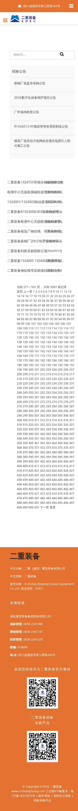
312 (42, 420)
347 (71, 434)
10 (57, 291)
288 (19, 411)
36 (51, 301)
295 (60, 411)
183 (48, 360)
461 (36, 489)
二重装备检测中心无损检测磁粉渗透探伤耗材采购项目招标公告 (35, 221)
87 (31, 319)
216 (65, 374)
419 (25, 470)
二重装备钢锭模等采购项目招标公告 (34, 270)
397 (71, 457)
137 (71, 337)
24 (60, 296)
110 (30, 328)
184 (54, 360)
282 (42, 406)
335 (60, 429)
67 (64, 310)
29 (22, 301)
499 (25, 507)
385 (60, 452)
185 (60, 360)
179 (25, 360)
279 (25, 406)
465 (60, 489)
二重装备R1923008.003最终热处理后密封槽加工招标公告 (35, 211)
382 (42, 452)
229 (25, 383)
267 (71, 397)
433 (48, 475)
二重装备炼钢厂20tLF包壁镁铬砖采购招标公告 (35, 241)
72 (26, 314)
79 (56, 314)
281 (36, 406)
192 (42, 365)
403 (48, 461)
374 (54, 448)
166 (65, 351)
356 (65, 438)
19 (39, 296)
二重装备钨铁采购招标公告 (27, 251)
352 (42, 438)
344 (54, 434)
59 (31, 310)
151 (36, 347)
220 (30, 379)
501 (36, 507)
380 (30, 452)
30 (26, 301)
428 (19, 475)
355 (60, 438)
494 (54, 503)
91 (47, 319)
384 (54, 452)
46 (35, 305)
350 (30, 438)
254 (54, 392)
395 (60, 457)
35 (47, 301)
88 (35, 319)
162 (42, 351)
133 (48, 337)
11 (61, 291)
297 (71, 411)
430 (30, 475)
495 (60, 503)
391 (36, 457)
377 (71, 448)
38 (60, 301)
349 (25, 438)
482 (42, 498)
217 (71, 374)
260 (30, 397)
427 (71, 470)
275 (60, 402)
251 (36, 392)
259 (25, 397)
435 (60, 475)
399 (25, 461)
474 (54, 493)
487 (71, 498)
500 (30, 507)
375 (60, 448)
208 (19, 374)
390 (30, 457)
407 (71, 461)
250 (30, 392)
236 (65, 383)
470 (30, 493)
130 (30, 337)
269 (25, 402)
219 (25, 379)
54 (68, 305)
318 (19, 425)
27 (72, 296)
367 (71, 443)
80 (60, 314)
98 (18, 324)
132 (42, 337)
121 (36, 333)
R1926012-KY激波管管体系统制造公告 (41, 126)
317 (71, 420)
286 (65, 406)
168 (19, 356)
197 (71, 365)
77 (47, 314)
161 (36, 351)
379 (25, 452)
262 (42, 397)
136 (65, 337)
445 (60, 480)
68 (68, 310)
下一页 (44, 507)
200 (30, 369)
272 (42, 402)
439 (25, 480)
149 (25, 347)
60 (35, 310)
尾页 (53, 507)
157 (71, 347)
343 (48, 434)
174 (54, 356)
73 (31, 314)
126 (65, 333)
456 (65, 484)
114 (54, 328)
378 (19, 452)
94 (60, 319)
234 (54, 383)
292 (42, 411)
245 (60, 388)
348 (19, 438)
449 (25, 484)
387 (71, 452)
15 (22, 296)
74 (35, 314)
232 (42, 383)
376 (65, 448)
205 (60, 369)
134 (54, 337)
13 (69, 291)
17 (31, 296)
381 (36, 452)
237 (71, 383)
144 (54, 342)
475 (60, 493)
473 (48, 493)
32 (35, 301)
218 (19, 379)
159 (25, 351)
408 (19, 466)
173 (48, 356)
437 (71, 475)
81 (64, 314)
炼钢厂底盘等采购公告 (29, 83)
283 (48, 406)
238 (19, 388)
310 (30, 420)
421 (36, 470)
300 (30, 415)
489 (25, 503)
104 (50, 324)
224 (54, 379)
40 (68, 301)
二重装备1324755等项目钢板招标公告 (35, 182)
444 (54, 480)
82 (68, 314)
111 (36, 328)
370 (30, 448)
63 (47, 310)
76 (43, 314)
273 (48, 402)
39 (64, 301)
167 (71, 351)
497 (71, 503)
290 (30, 411)
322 (42, 425)
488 (19, 503)
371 (36, 448)
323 (48, 425)
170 (30, 356)
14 (18, 296)
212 (42, 374)
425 (60, 470)
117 (71, 328)
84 (18, 319)
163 (48, 351)
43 (22, 305)
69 (72, 310)
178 (19, 360)
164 (54, 351)
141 (36, 342)
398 (19, 461)
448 (19, 484)
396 (65, 457)
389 (25, 457)
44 (26, 305)
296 (65, 411)
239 (25, 388)
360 (30, 443)
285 (60, 406)
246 (65, 388)
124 (54, 333)
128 (19, 337)
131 (36, 337)
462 (42, 489)
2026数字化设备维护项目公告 (35, 97)
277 (71, 402)
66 (60, 310)
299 (25, 415)
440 (30, 480)
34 (43, 301)
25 (64, 296)
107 (68, 324)
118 (19, 333)
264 (54, 397)
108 (19, 328)
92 (51, 319)
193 (48, 365)
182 (42, 360)
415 (60, 466)
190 (30, 365)
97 (72, 319)
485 (60, 498)
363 (48, 443)
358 (19, 443)
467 (71, 489)
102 (39, 324)
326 (65, 425)
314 (54, 420)
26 (68, 296)
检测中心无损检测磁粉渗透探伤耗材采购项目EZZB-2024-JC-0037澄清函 (35, 192)
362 (42, 443)
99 (22, 324)
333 (48, 429)
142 (42, 342)
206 (65, 369)
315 (60, 420)
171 (36, 356)
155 (60, 347)
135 (60, 337)
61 (39, 310)
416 (65, 466)
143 (48, 342)
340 (30, 434)
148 (19, 347)
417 (71, 466)
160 (30, 351)
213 (48, 374)
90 (43, 319)
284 (54, 406)
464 (54, 489)
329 (25, 429)
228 (19, 383)
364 (54, 443)
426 (65, 470)
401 (36, 461)
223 (48, 379)
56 (18, 310)
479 (25, 498)
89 (39, 319)
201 (36, 369)
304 (54, 415)
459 (25, 489)
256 (65, 392)
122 (42, 333)
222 (42, 379)
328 (19, 429)
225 (60, 379)
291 (36, 411)
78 (51, 314)
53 (64, 305)
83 (72, 314)
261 (36, 397)
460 (30, 489)
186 (65, 360)
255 (60, 392)
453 (48, 484)
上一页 (28, 291)
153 (48, 347)
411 (36, 466)
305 (60, 415)
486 (65, 498)
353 (48, 438)
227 (71, 379)
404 (54, 461)
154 (54, 347)
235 (60, 383)
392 (42, 457)
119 (25, 333)
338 (19, 434)
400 (30, 461)
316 (65, 420)
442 (42, 480)
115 (60, 328)
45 (31, 305)
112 (42, 328)
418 (19, 470)
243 (48, 388)
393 (48, 457)
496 (65, 503)
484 (54, 498)
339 (25, 434)
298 (19, 415)
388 (19, 457)
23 (56, 296)
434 (54, 475)
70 (18, 314)
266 (65, 397)
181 (36, 360)
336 (65, 429)
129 (25, 337)
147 (71, 342)
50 (51, 305)
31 (31, 301)
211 (36, 374)
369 (25, 448)
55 (72, 305)
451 (36, 484)
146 (65, 342)
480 (30, 498)
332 (42, 429)
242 (42, 388)
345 (60, 434)
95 (64, 319)
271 (36, 402)
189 (25, 365)
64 (51, 310)
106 (62, 324)
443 (48, 480)
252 (42, 392)
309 (25, 420)
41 (72, 301)
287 (71, 406)
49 (47, 305)
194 (54, 365)
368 (19, 448)
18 (35, 296)
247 (71, 388)
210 (30, 374)
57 (22, 310)
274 (54, 402)
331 (36, 429)
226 (65, 379)
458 (19, 489)
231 (36, 383)
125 (60, 333)
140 (30, 342)
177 (71, 356)
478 (19, 498)
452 (42, 484)
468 (19, 493)
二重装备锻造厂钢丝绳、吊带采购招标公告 (35, 231)
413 (48, 466)
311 (36, 420)
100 (27, 324)
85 (22, 319)
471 (36, 493)
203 (48, 369)
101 (33, 324)
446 (65, 480)
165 (60, 351)
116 (65, 328)
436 (65, 475)
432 (42, 475)
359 (25, 443)
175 (60, 356)
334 (54, 429)
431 (36, 475)
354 (54, 438)
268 (19, 402)
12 (65, 291)
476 (65, 493)
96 (68, 319)
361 (36, 443)
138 (19, 342)
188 (19, 365)
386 (65, 452)
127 (71, 333)
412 (42, 466)
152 (42, 347)
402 (42, 461)
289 (25, 411)
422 (42, 470)
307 (71, 415)
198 (19, 369)
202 (42, 369)
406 (65, 461)
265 (60, 397)
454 (54, 484)
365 (60, 443)
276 (65, 402)
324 (54, 425)
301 (36, 415)
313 (48, 420)
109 (25, 328)
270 (30, 402)
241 (36, 388)
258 (19, 397)
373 (48, 448)
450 (30, 484)
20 (43, 296)
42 (18, 305)
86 (26, 319)
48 (43, 305)
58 (26, 310)
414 (54, 466)
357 (71, 438)
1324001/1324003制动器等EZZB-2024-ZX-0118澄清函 (35, 202)
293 (48, 411)
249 (25, 392)
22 (51, 296)
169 (25, 356)
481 (36, 498)
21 (47, 296)
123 (48, 333)
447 (71, 480)
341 (36, 434)
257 (71, 392)
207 (71, 369)
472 (42, 493)
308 (19, 420)
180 (30, 360)
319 (25, 425)
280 (30, 406)
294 (54, 411)
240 (30, 388)
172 (42, 356)
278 (19, 406)
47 (39, 305)
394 (54, 457)
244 (54, 388)
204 (54, 369)
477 (71, 493)
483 (48, 498)
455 (60, 484)
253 (48, 392)
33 (39, 301)
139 (25, 342)
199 (25, 369)
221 (36, 379)
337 (71, 429)
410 (30, 466)
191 (36, 365)
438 (19, 480)
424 (54, 470)
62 (43, 310)
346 (65, 434)
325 (60, 425)
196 (65, 365)
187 (71, 360)
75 (39, 314)
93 (56, 319)
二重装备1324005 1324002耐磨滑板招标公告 (35, 260)
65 (56, 310)
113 (48, 328)
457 (71, 484)
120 (30, 333)
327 (71, 425)
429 (25, 475)
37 (56, 301)
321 (36, 425)
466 (65, 489)
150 (30, 347)
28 (18, 301)
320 (30, 425)
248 (19, 392)
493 (48, 503)
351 (36, 438)
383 (48, 452)
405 (60, 461)
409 (25, 466)
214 (54, 374)
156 (65, 347)
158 (19, 351)
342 (42, 434)
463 (48, 489)
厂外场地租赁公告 (26, 112)
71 (22, 314)
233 (48, 383)
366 (65, 443)
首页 (20, 291)
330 (30, 429)
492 (42, 503)
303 (48, 415)
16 (26, 296)
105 (56, 324)
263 (48, 397)
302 (42, 415)
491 (36, 503)
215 (60, 374)
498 (19, 507)
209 (25, 374)
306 (65, 415)
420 (30, 470)
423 (48, 470)
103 (45, 324)
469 (25, 493)
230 (30, 383)
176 (65, 356)
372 (42, 448)
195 (60, 365)
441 (36, 480)
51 (56, 305)
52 (60, 305)
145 (60, 342)
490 (30, 503)
